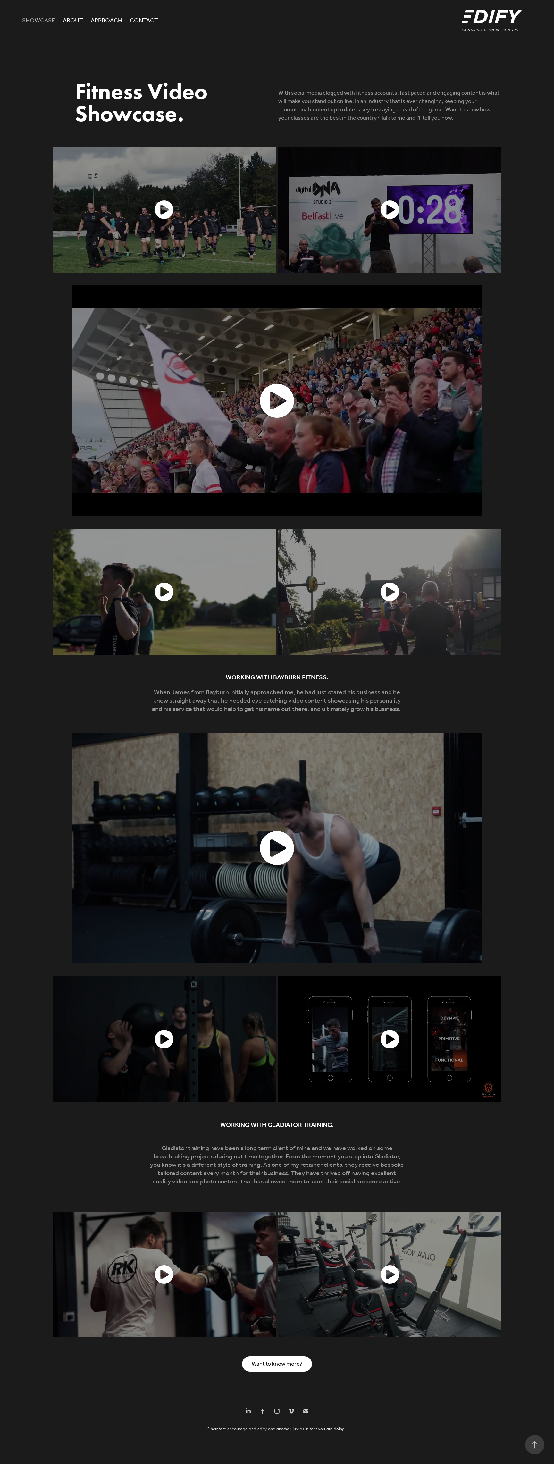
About (73, 21)
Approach (106, 21)
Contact (144, 21)
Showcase (38, 21)
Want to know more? (277, 1364)
